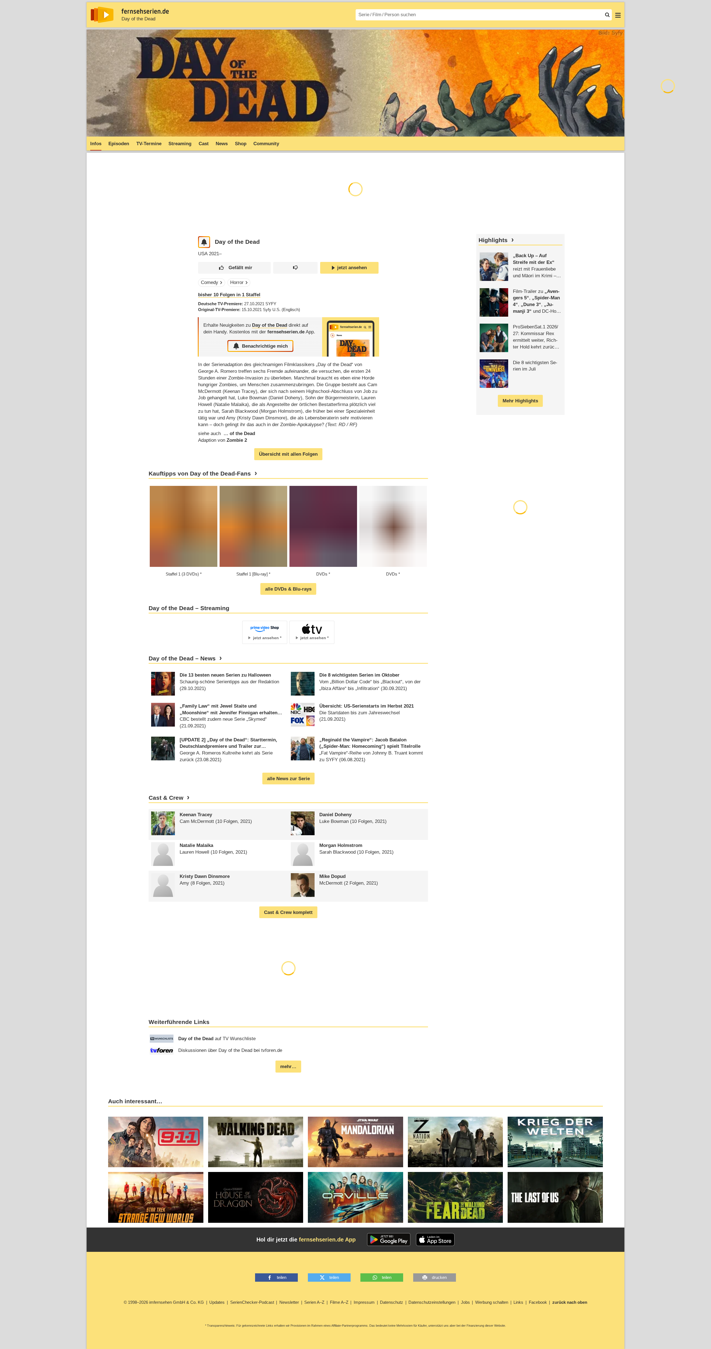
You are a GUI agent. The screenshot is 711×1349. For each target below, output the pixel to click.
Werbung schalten (491, 1302)
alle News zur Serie (288, 778)
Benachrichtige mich (265, 346)
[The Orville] (355, 1197)
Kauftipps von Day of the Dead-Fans (200, 473)
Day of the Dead (138, 19)
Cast (204, 143)
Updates (217, 1302)
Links (518, 1302)
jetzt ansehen (352, 267)
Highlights (493, 240)
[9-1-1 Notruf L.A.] (155, 1142)
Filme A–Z (339, 1302)
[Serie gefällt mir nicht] (295, 268)
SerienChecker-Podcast (252, 1302)
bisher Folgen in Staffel (229, 294)
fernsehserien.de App (327, 1239)
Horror (237, 282)
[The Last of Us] (555, 1197)
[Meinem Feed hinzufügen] (204, 242)
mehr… (288, 1066)
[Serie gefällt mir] (234, 268)
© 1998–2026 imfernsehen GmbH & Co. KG (164, 1302)
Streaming (179, 143)
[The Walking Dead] (255, 1142)
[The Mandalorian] (355, 1142)
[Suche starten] (607, 14)
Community (266, 143)
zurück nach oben (569, 1302)
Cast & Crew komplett (288, 912)
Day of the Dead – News (182, 658)
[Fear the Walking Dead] (455, 1197)
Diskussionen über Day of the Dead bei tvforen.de (230, 1050)
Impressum (364, 1302)
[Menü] (618, 15)
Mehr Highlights (520, 400)
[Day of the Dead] (350, 337)
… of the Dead (238, 433)
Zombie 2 (237, 440)
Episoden (118, 143)
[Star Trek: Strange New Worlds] (155, 1197)
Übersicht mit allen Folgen (288, 454)
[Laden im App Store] (435, 1239)
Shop (240, 143)
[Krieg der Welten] (555, 1142)
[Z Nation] (455, 1142)
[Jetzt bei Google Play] (388, 1239)
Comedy (209, 282)
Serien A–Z (314, 1302)
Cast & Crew (166, 797)
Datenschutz (391, 1302)
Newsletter (289, 1302)
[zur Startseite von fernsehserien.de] (102, 15)
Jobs (465, 1302)
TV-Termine (148, 143)
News (222, 143)
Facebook (538, 1302)
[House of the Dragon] (255, 1197)
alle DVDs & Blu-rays (288, 589)
